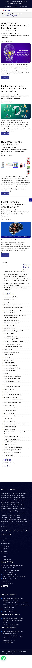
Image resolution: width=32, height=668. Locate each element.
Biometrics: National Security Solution (11, 143)
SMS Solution (8, 418)
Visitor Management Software (13, 447)
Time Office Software (10, 442)
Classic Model (8, 349)
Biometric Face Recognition (12, 320)
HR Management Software (12, 386)
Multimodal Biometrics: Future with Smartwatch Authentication (14, 88)
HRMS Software (9, 389)
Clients (5, 551)
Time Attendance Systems (11, 439)
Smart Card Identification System (13, 416)
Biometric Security (15, 35)
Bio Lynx (6, 302)
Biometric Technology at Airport (13, 331)
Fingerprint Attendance (10, 365)
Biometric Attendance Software (13, 307)
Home (4, 14)
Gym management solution (12, 378)
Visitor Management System (12, 449)
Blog (9, 14)
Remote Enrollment (10, 410)
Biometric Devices (15, 96)
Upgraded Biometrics (10, 444)
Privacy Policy (7, 559)
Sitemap (11, 653)
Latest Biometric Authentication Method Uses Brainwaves (13, 204)
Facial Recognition (18, 151)
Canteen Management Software (13, 341)
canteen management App (11, 339)
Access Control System (11, 297)
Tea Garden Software (10, 426)
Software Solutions (9, 421)
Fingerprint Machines (10, 370)
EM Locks (7, 357)
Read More (5, 77)
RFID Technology (9, 413)
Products (5, 541)
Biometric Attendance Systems (13, 310)
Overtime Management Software (14, 400)
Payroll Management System (12, 402)
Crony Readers (8, 354)
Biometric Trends (15, 214)
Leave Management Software (13, 394)
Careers (5, 548)
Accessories (6, 543)
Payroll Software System (11, 408)
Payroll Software (9, 405)
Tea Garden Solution (10, 429)
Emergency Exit (8, 360)
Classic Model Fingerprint (11, 352)
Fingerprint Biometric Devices (12, 368)
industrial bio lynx (9, 392)
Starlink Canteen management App (14, 424)
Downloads (22, 6)
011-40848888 (22, 1)
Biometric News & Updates (18, 149)
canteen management (10, 336)
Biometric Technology (14, 98)
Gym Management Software (12, 376)
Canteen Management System (13, 346)
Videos (26, 6)
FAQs (4, 556)
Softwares (6, 546)
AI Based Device (9, 299)
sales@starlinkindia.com (12, 6)
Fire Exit (6, 373)
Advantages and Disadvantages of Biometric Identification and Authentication (15, 27)
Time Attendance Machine (11, 436)
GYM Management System (12, 381)
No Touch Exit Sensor (10, 397)
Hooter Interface (9, 384)
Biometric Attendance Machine (13, 305)
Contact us (6, 554)
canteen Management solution (13, 344)
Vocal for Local (8, 455)
